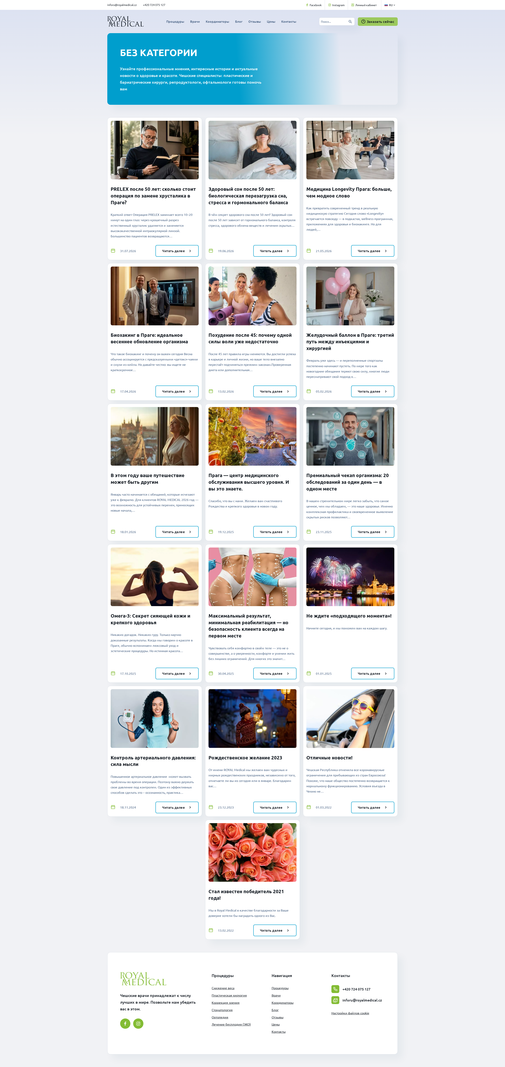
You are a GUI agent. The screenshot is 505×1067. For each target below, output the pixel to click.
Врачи (195, 21)
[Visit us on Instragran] (138, 1023)
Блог (238, 21)
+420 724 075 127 (154, 5)
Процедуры (175, 21)
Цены (271, 21)
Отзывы (254, 21)
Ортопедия (220, 1017)
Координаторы (217, 21)
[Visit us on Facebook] (125, 1023)
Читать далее (173, 251)
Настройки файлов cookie (350, 1013)
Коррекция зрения (225, 1002)
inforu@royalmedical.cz (122, 5)
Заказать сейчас (380, 21)
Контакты (288, 21)
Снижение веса (223, 988)
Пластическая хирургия (229, 995)
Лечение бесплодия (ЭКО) (231, 1024)
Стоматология (222, 1010)
